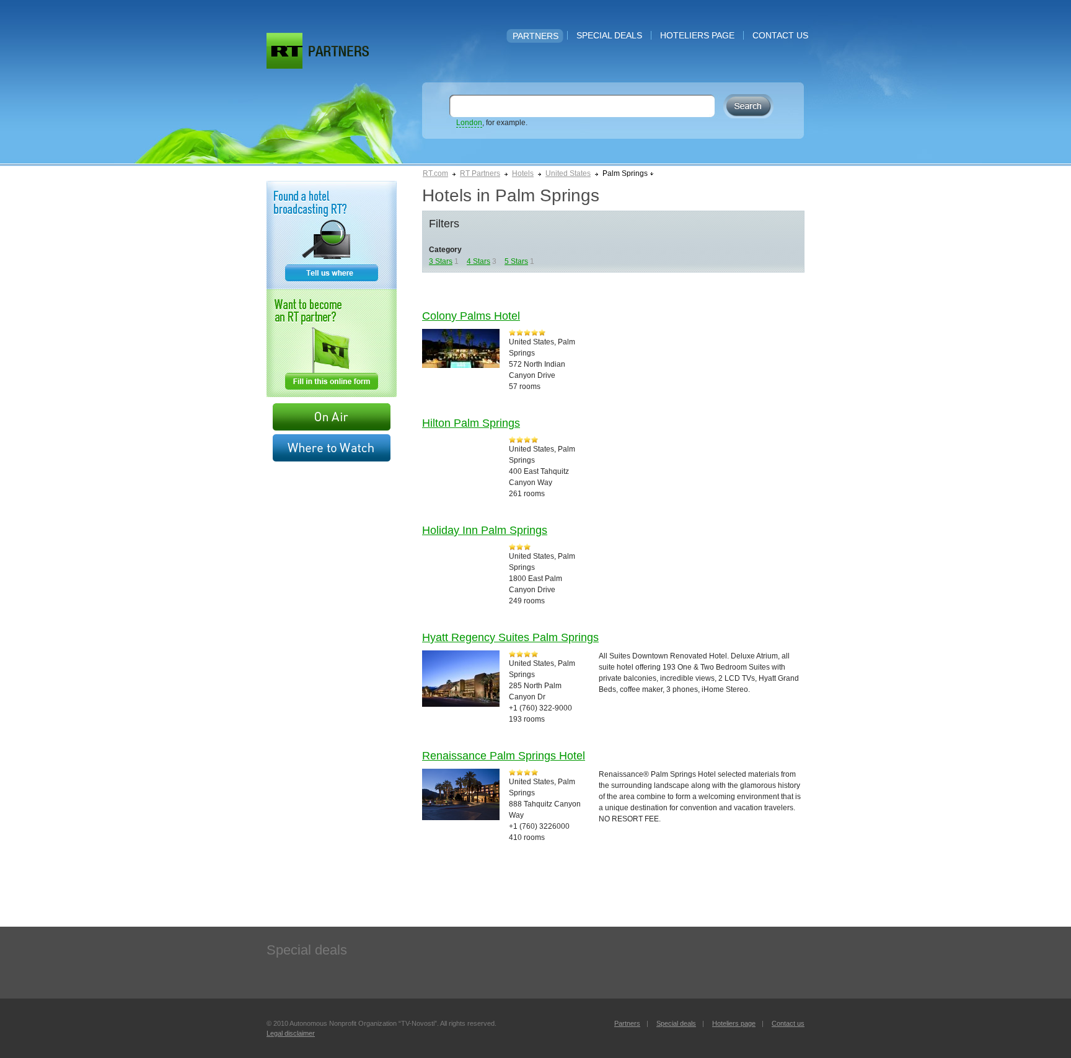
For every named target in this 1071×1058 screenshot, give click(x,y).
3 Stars (440, 261)
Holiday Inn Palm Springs (484, 530)
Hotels (523, 173)
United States (568, 173)
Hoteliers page (697, 35)
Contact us (780, 35)
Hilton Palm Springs (471, 423)
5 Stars (516, 261)
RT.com (435, 173)
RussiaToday (284, 51)
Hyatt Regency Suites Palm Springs (510, 637)
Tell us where (332, 235)
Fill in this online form (332, 343)
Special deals (609, 35)
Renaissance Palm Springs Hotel (503, 756)
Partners (535, 36)
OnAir (331, 417)
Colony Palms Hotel (471, 316)
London (469, 122)
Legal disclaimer (291, 1033)
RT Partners (480, 173)
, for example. (491, 122)
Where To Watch (331, 447)
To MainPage (339, 51)
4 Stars (478, 261)
